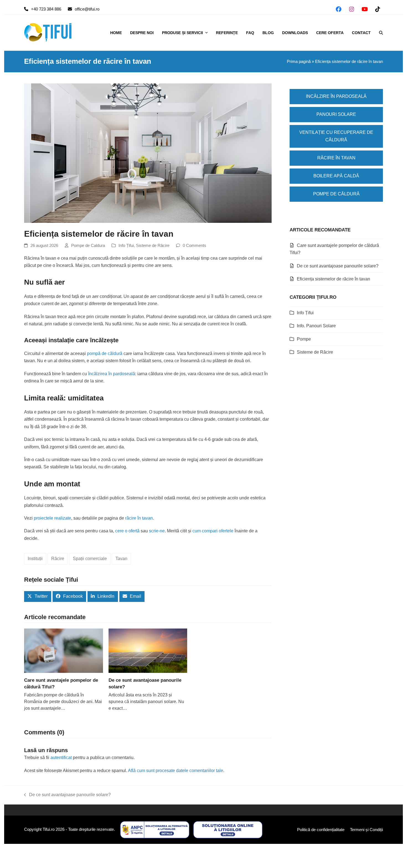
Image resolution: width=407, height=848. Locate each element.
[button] (381, 33)
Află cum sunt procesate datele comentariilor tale (175, 770)
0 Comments (194, 245)
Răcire (57, 558)
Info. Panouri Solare (316, 325)
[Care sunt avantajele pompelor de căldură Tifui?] (63, 650)
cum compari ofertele (212, 530)
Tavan (121, 558)
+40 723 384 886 (46, 9)
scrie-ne (157, 530)
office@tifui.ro (87, 9)
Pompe (304, 339)
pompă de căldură (104, 353)
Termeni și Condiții (366, 829)
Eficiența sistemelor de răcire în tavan (333, 279)
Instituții (35, 558)
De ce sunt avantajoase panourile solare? (337, 266)
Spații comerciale (90, 558)
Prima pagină (299, 61)
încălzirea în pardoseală (111, 373)
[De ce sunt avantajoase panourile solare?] (148, 650)
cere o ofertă (127, 530)
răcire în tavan (139, 518)
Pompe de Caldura (88, 245)
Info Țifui (126, 245)
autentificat (61, 757)
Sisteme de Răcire (152, 245)
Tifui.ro (49, 829)
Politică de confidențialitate (320, 829)
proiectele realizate (52, 518)
